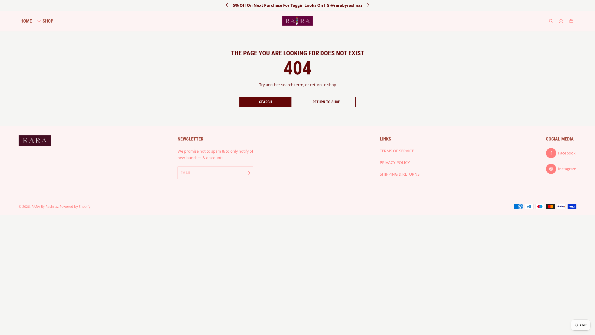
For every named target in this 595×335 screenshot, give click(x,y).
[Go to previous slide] (227, 5)
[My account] (561, 21)
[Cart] (571, 21)
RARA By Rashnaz (45, 206)
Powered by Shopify (75, 206)
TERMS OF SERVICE (397, 151)
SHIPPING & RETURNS (400, 174)
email (186, 173)
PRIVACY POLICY (395, 162)
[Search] (551, 21)
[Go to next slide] (368, 5)
